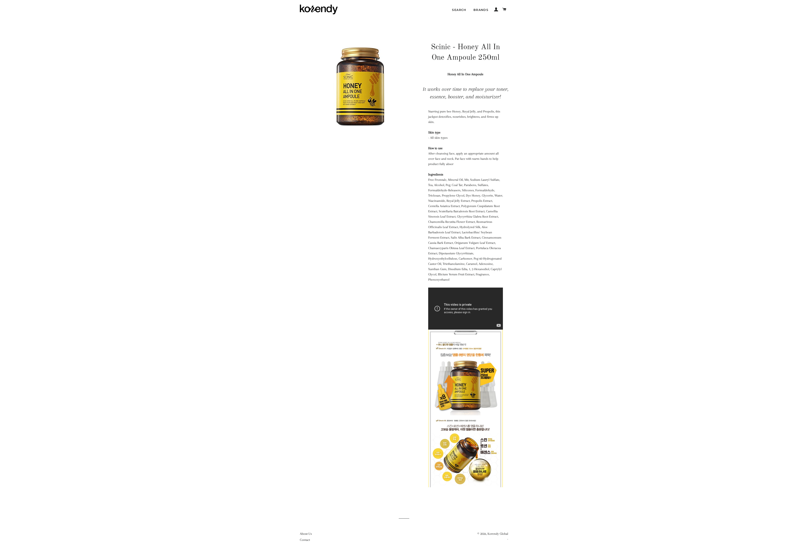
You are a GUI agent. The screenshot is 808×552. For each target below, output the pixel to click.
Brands (480, 10)
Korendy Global (498, 534)
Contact (305, 540)
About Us (306, 534)
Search (459, 10)
